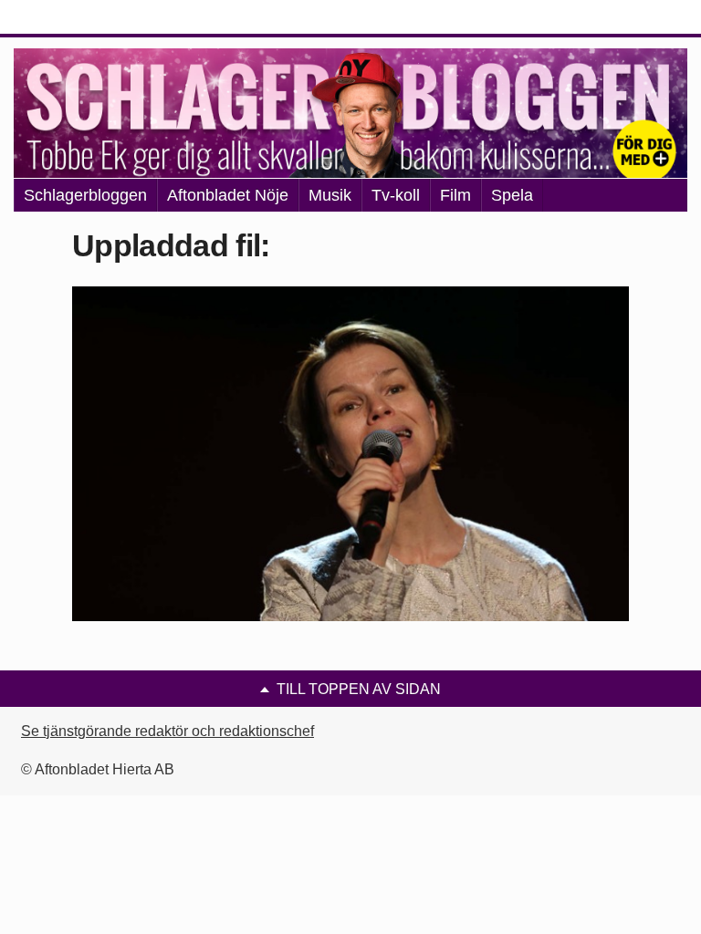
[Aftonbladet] (82, 18)
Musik (330, 195)
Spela (512, 195)
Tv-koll (395, 195)
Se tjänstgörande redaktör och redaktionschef (167, 731)
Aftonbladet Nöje (227, 195)
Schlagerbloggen (85, 195)
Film (455, 195)
